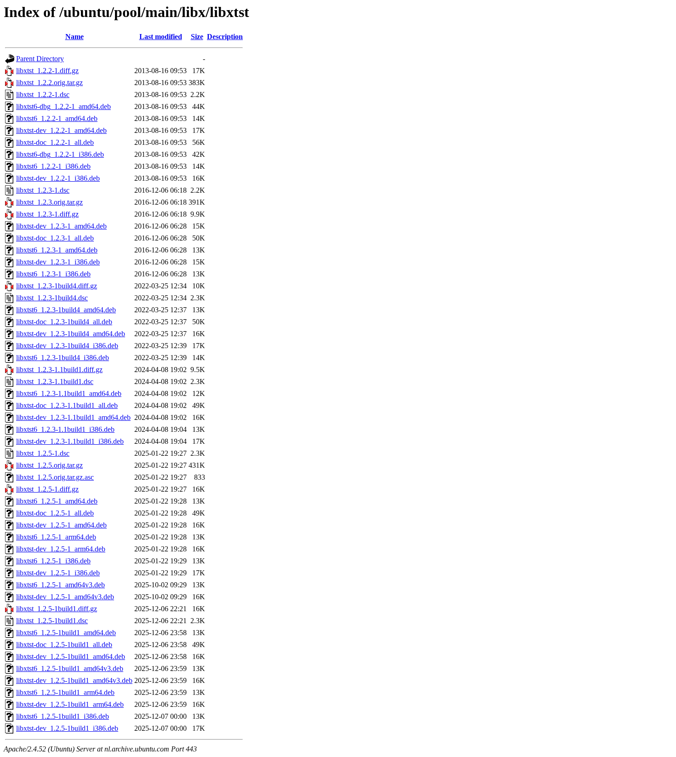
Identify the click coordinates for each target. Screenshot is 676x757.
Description (225, 36)
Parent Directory (40, 59)
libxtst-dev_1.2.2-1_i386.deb (58, 178)
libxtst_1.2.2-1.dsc (42, 94)
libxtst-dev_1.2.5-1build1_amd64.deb (70, 656)
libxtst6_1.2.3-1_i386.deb (53, 274)
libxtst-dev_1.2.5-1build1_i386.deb (67, 728)
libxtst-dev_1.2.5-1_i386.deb (58, 573)
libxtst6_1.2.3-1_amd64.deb (56, 250)
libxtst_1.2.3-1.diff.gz (47, 214)
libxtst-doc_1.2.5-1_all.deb (55, 513)
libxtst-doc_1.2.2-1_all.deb (55, 142)
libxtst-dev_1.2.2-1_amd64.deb (61, 130)
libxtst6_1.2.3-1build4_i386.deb (62, 357)
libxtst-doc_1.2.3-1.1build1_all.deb (67, 405)
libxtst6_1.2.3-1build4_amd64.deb (66, 310)
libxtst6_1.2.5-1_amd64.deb (56, 501)
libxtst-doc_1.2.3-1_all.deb (55, 238)
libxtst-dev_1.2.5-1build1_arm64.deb (70, 704)
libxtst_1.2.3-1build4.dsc (52, 298)
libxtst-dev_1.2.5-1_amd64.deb (61, 525)
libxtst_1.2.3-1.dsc (42, 190)
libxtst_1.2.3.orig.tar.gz (49, 202)
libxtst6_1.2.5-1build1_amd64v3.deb (69, 668)
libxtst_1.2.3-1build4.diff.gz (56, 286)
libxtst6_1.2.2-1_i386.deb (53, 166)
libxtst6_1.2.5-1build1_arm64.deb (65, 692)
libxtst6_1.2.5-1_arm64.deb (56, 537)
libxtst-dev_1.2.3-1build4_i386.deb (67, 346)
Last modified (160, 36)
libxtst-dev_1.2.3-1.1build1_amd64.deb (73, 417)
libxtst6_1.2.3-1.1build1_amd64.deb (68, 393)
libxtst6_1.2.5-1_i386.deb (53, 561)
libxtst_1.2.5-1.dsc (42, 453)
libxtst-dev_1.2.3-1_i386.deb (58, 262)
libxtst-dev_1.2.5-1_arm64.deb (60, 549)
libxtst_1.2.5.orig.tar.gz (49, 465)
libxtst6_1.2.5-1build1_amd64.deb (66, 633)
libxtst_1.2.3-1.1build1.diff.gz (59, 369)
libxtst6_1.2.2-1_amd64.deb (56, 118)
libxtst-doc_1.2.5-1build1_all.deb (64, 644)
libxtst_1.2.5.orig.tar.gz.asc (55, 477)
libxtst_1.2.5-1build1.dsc (52, 621)
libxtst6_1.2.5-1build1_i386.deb (62, 716)
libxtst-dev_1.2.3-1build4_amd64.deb (70, 334)
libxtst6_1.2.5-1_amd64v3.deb (60, 585)
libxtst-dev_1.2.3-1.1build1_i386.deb (70, 441)
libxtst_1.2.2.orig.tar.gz (49, 82)
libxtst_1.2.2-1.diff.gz (47, 71)
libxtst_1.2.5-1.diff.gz (47, 489)
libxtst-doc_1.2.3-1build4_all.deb (64, 322)
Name (74, 36)
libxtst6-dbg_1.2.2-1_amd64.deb (63, 106)
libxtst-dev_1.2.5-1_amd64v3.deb (65, 597)
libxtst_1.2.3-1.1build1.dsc (54, 381)
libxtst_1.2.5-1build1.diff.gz (56, 609)
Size (197, 36)
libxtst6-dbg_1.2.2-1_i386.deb (60, 154)
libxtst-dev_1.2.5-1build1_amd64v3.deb (74, 680)
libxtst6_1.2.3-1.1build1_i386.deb (65, 429)
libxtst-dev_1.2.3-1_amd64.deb (61, 226)
